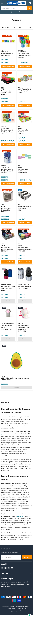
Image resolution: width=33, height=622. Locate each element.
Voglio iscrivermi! (16, 312)
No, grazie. (16, 316)
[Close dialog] (31, 292)
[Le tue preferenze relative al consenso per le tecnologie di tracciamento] (29, 615)
